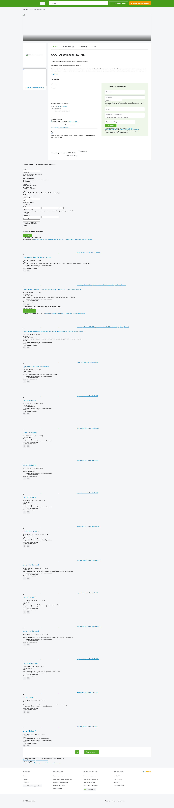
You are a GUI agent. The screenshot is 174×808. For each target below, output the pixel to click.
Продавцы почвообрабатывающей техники (47, 762)
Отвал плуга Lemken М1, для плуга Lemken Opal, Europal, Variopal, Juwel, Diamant (52, 289)
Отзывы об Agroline (59, 785)
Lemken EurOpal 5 (29, 465)
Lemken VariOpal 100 (30, 663)
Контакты (26, 782)
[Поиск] (51, 3)
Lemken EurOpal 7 (29, 597)
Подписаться (29, 311)
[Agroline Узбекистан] (30, 3)
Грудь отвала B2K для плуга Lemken (36, 366)
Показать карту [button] (83, 151)
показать (27, 229)
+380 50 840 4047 (73, 121)
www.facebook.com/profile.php (60, 127)
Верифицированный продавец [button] (60, 103)
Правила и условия (59, 776)
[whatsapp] (82, 122)
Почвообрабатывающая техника (33, 760)
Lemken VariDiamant (30, 433)
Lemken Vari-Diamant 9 (31, 531)
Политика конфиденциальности (62, 779)
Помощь (25, 779)
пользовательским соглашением (129, 129)
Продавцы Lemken (28, 762)
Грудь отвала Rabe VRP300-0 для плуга (37, 257)
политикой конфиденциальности (54, 313)
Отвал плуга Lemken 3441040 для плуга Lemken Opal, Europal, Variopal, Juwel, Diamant (53, 331)
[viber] (88, 121)
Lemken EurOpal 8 (29, 497)
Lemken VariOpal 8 (29, 400)
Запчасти (45, 760)
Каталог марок (57, 788)
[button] (61, 111)
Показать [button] (65, 121)
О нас (25, 776)
